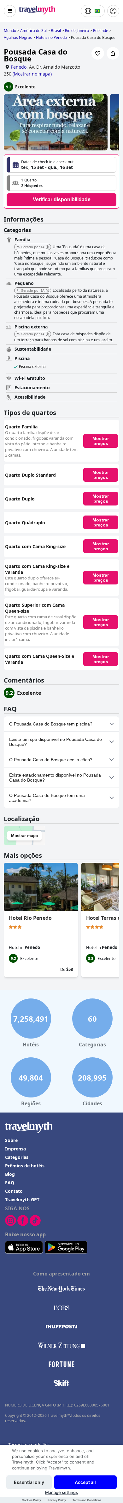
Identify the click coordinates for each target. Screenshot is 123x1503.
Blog (10, 1174)
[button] (61, 183)
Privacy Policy (57, 1500)
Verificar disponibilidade (62, 199)
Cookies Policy (31, 1500)
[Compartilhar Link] (113, 53)
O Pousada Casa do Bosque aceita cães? (50, 759)
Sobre (11, 1140)
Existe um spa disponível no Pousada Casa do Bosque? (55, 742)
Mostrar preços (100, 441)
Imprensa (15, 1149)
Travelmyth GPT (22, 1199)
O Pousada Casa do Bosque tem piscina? (50, 723)
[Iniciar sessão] (113, 11)
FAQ (9, 1183)
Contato (14, 1191)
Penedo (18, 67)
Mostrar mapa (24, 835)
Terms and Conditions (87, 1500)
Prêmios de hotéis (24, 1166)
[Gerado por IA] (47, 247)
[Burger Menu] (10, 11)
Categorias (16, 1157)
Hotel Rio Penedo (30, 917)
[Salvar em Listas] (97, 53)
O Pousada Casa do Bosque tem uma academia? (47, 798)
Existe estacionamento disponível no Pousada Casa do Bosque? (55, 777)
